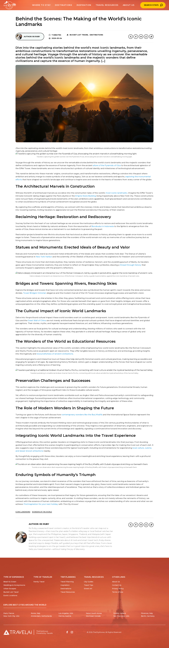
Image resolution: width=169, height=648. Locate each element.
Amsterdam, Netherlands (41, 616)
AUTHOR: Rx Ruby (32, 37)
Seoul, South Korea (94, 613)
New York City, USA (11, 616)
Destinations (96, 35)
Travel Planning (67, 582)
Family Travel (38, 582)
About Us (116, 582)
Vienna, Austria (65, 616)
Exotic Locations (10, 595)
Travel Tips (88, 585)
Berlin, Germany (148, 616)
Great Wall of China (37, 320)
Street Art (88, 589)
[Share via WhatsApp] (146, 36)
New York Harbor (44, 257)
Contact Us (116, 585)
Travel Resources (67, 592)
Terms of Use (117, 592)
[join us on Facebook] (67, 632)
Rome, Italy (35, 613)
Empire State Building (85, 196)
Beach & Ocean (9, 582)
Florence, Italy (147, 613)
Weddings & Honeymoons (14, 585)
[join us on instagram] (72, 632)
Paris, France (8, 613)
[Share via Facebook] (136, 36)
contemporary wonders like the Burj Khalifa (82, 415)
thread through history (130, 265)
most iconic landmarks (116, 193)
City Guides (88, 582)
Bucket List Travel (79, 35)
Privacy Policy (118, 589)
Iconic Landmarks (23, 512)
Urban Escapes (9, 589)
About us (129, 5)
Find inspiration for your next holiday (41, 504)
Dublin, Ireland (119, 613)
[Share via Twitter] (130, 36)
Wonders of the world (42, 512)
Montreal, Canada (93, 616)
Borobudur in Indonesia (103, 226)
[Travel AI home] (17, 632)
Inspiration (65, 585)
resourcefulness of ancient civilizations (55, 354)
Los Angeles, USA (66, 613)
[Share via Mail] (141, 36)
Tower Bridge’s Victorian (34, 293)
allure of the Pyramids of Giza (107, 165)
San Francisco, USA (121, 616)
